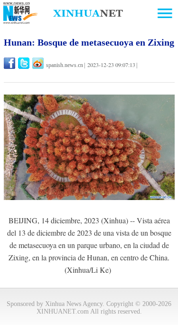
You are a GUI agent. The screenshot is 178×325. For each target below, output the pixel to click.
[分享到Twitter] (24, 63)
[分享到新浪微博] (38, 63)
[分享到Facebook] (10, 63)
